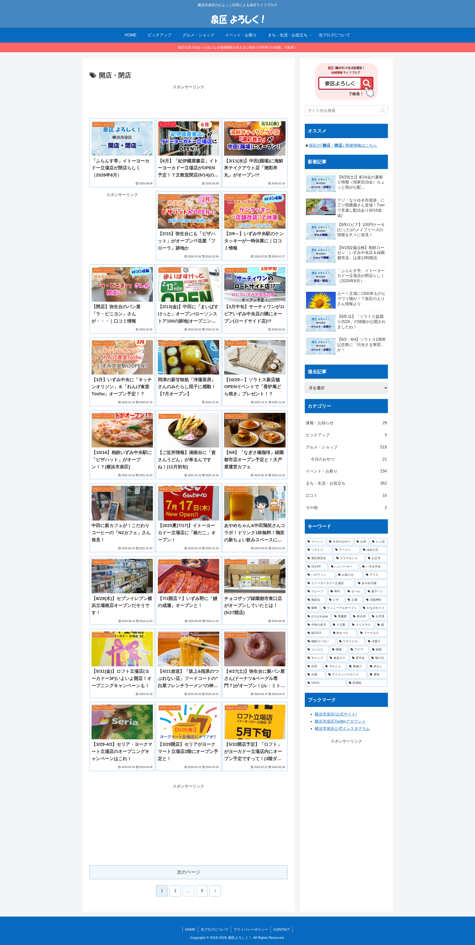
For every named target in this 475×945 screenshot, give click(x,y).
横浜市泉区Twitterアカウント (340, 721)
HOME (190, 929)
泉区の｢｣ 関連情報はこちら (343, 145)
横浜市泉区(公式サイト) (336, 714)
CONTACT (281, 929)
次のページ (188, 872)
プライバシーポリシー (251, 929)
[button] (383, 110)
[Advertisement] (188, 102)
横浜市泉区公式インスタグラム (342, 728)
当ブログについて (214, 929)
